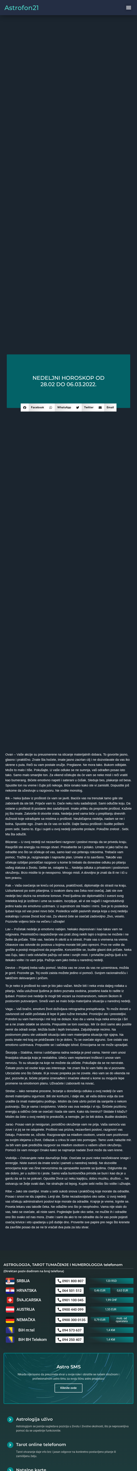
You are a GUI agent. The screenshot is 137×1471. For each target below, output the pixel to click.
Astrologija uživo (34, 1419)
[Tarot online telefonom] (10, 1445)
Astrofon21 (21, 8)
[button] (129, 8)
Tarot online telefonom (41, 1444)
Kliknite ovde (68, 1388)
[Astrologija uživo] (10, 1419)
